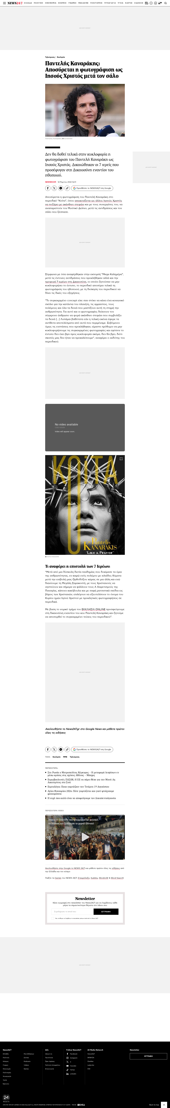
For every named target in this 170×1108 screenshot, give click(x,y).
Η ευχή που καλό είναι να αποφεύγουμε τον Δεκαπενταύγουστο (82, 798)
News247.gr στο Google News (84, 729)
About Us (48, 1054)
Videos (26, 1065)
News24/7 (91, 1054)
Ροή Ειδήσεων (29, 1054)
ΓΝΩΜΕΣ (72, 3)
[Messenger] (60, 188)
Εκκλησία (61, 57)
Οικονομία (6, 1069)
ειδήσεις (61, 733)
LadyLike (90, 1065)
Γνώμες (5, 1065)
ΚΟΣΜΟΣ (62, 3)
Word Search (117, 878)
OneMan (90, 1061)
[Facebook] (47, 188)
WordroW (103, 878)
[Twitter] (54, 188)
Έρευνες (6, 1084)
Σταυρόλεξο (84, 878)
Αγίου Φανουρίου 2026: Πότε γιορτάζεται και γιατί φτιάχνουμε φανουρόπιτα (81, 792)
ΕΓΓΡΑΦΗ (148, 1056)
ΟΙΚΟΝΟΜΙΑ (51, 3)
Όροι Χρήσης (50, 1061)
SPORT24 (90, 1057)
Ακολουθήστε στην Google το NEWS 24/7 (65, 868)
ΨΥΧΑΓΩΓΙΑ (110, 3)
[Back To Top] (164, 1105)
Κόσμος (6, 1061)
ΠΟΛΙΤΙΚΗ (38, 3)
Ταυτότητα (49, 1057)
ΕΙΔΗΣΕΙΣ (138, 3)
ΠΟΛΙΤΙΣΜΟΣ (96, 3)
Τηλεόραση (50, 57)
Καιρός (129, 3)
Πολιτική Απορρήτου (52, 1065)
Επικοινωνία (49, 1069)
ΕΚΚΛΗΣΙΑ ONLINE (93, 609)
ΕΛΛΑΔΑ (28, 3)
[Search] (165, 3)
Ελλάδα (6, 1054)
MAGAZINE (83, 3)
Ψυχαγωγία (7, 1076)
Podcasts (27, 1061)
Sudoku (94, 878)
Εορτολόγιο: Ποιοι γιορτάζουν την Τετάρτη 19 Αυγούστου (78, 786)
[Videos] (151, 3)
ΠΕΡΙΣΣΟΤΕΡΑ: (51, 768)
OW (88, 1069)
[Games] (160, 3)
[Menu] (4, 3)
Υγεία (5, 1080)
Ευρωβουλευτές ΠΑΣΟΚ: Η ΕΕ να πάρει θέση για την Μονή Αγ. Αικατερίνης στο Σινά (82, 781)
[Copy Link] (67, 188)
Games (58, 878)
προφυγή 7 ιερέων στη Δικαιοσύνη (65, 282)
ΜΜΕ (65, 757)
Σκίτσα (26, 1057)
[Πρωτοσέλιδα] (146, 3)
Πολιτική (6, 1057)
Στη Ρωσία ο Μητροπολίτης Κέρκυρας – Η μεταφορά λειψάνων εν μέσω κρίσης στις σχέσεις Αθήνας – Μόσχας (83, 774)
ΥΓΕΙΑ (120, 3)
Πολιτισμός (7, 1072)
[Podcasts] (155, 3)
